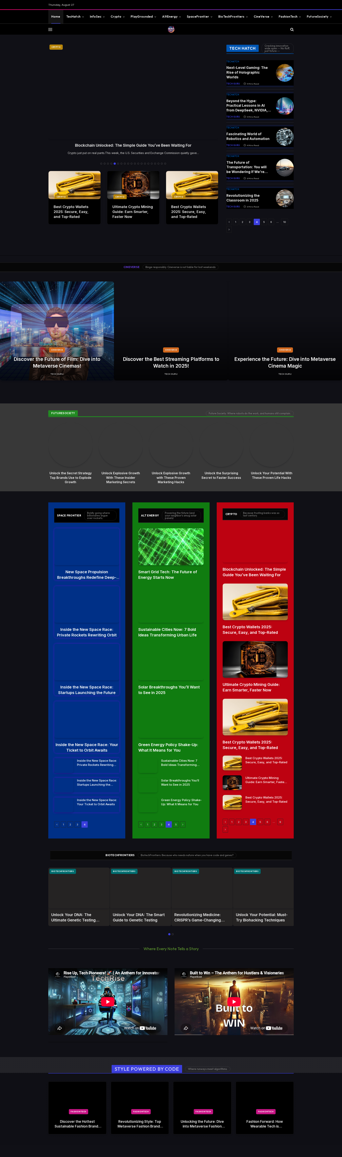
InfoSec (95, 16)
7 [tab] (121, 163)
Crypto (116, 16)
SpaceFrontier (198, 16)
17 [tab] (155, 163)
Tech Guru (233, 83)
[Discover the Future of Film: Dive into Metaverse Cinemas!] (57, 331)
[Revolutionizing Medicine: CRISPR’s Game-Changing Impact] (202, 888)
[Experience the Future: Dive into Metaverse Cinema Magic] (285, 331)
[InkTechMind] (171, 29)
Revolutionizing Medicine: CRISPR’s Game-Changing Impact (197, 918)
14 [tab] (145, 163)
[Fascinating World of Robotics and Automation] (285, 137)
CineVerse (261, 16)
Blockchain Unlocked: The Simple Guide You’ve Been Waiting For (254, 572)
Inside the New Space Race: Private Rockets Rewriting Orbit (87, 632)
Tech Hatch (242, 48)
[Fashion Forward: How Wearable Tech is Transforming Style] (265, 1098)
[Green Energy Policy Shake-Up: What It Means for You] (170, 719)
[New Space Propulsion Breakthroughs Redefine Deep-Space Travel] (133, 91)
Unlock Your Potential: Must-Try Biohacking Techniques (262, 917)
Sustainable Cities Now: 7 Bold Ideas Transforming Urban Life (167, 632)
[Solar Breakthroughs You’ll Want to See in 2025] (170, 662)
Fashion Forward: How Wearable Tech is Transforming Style (264, 1124)
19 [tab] (161, 163)
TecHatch (73, 16)
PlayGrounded (142, 16)
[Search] (292, 29)
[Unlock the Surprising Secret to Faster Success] (221, 445)
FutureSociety (317, 16)
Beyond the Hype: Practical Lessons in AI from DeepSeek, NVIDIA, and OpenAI (247, 106)
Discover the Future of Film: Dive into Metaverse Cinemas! (57, 362)
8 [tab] (124, 163)
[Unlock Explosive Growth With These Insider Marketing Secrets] (121, 445)
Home (55, 16)
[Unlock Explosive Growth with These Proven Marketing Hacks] (171, 445)
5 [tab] (114, 163)
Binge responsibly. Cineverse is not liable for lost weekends (180, 267)
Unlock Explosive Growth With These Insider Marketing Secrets (121, 477)
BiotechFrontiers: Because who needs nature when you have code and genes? (187, 855)
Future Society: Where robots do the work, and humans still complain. (250, 413)
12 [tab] (138, 163)
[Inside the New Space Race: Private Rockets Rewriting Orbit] (86, 604)
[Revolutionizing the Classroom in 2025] (285, 198)
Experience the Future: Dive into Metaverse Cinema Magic (285, 362)
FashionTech (288, 16)
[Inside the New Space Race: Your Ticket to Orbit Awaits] (86, 719)
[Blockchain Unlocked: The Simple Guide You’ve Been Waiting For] (255, 544)
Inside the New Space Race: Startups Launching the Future (87, 690)
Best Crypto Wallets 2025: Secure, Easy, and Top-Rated (71, 212)
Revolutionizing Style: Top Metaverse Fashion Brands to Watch (140, 1124)
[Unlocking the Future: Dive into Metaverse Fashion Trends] (202, 1098)
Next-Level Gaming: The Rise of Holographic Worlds (247, 72)
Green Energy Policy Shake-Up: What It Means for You (168, 747)
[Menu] (50, 29)
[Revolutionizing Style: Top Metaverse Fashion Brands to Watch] (140, 1098)
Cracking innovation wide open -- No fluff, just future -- (277, 48)
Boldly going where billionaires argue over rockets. (98, 515)
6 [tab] (118, 163)
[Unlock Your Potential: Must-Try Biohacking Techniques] (263, 888)
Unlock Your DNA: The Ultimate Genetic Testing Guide (73, 918)
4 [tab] (111, 163)
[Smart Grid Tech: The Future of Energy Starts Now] (170, 546)
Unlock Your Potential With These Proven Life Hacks (271, 475)
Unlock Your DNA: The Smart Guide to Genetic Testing (139, 917)
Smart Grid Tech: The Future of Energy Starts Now (167, 574)
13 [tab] (141, 163)
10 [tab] (131, 163)
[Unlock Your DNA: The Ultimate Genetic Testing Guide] (79, 888)
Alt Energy (150, 515)
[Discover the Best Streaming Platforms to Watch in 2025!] (171, 331)
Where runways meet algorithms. (207, 1068)
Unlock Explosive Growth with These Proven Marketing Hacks (171, 477)
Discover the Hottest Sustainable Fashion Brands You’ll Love (77, 1124)
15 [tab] (148, 163)
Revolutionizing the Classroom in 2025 (243, 198)
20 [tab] (165, 163)
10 (284, 221)
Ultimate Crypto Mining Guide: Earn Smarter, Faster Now (132, 212)
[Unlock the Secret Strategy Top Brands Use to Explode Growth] (70, 445)
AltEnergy (169, 16)
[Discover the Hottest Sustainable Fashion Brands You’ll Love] (77, 1098)
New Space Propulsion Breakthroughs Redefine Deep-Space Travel (133, 145)
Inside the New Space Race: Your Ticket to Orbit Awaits (87, 747)
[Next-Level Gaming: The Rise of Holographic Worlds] (285, 73)
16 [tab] (151, 163)
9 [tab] (128, 163)
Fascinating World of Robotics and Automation (248, 136)
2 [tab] (104, 163)
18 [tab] (158, 163)
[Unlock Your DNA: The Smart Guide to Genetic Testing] (140, 888)
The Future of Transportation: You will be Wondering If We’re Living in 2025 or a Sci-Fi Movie (247, 167)
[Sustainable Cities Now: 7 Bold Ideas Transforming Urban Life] (170, 604)
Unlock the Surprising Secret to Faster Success (221, 475)
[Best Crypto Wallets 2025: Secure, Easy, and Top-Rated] (74, 185)
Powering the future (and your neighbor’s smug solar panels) (181, 515)
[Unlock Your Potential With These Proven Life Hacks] (271, 445)
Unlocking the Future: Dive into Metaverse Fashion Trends (202, 1124)
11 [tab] (135, 163)
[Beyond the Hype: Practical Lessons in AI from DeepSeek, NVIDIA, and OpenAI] (285, 106)
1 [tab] (101, 163)
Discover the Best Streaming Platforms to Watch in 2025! (171, 362)
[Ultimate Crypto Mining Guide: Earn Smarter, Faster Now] (133, 185)
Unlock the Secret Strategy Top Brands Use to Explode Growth (70, 477)
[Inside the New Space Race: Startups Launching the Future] (86, 662)
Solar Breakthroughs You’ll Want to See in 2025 (169, 690)
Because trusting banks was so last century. (261, 514)
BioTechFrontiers (231, 16)
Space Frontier (69, 515)
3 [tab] (108, 163)
